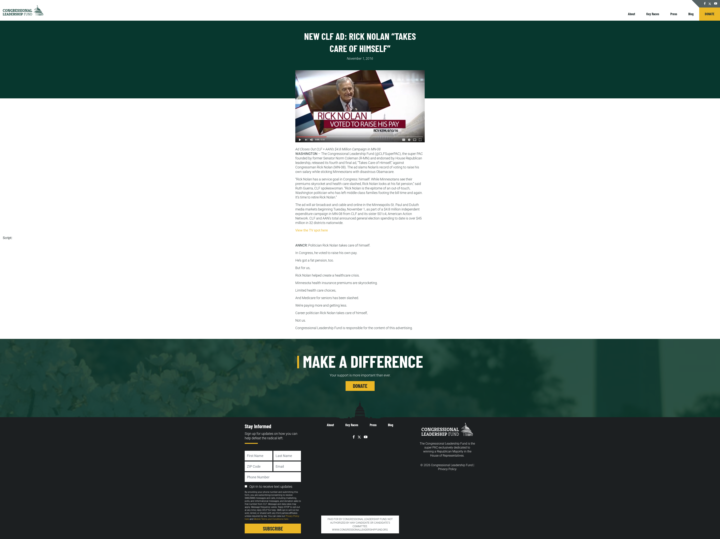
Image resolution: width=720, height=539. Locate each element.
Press (673, 14)
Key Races (652, 14)
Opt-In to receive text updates (270, 486)
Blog (691, 14)
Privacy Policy (447, 469)
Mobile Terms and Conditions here (271, 519)
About (631, 14)
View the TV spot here (311, 230)
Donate (709, 14)
